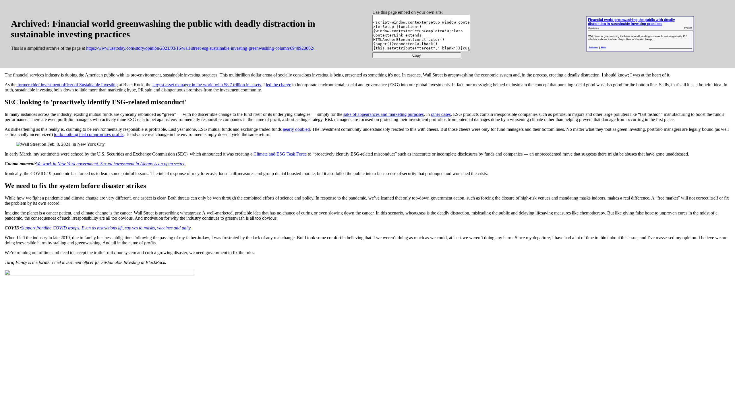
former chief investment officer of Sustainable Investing (67, 84)
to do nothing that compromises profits (88, 134)
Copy (416, 55)
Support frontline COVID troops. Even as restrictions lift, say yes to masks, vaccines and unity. (106, 227)
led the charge (278, 84)
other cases (441, 114)
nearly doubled (296, 129)
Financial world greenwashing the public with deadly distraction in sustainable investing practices (631, 22)
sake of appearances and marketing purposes (383, 114)
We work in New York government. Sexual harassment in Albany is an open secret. (110, 163)
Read (603, 47)
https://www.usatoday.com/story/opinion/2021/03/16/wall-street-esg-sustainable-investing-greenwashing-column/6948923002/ (200, 48)
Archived (593, 47)
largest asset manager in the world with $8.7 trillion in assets (206, 84)
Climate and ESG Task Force (280, 154)
